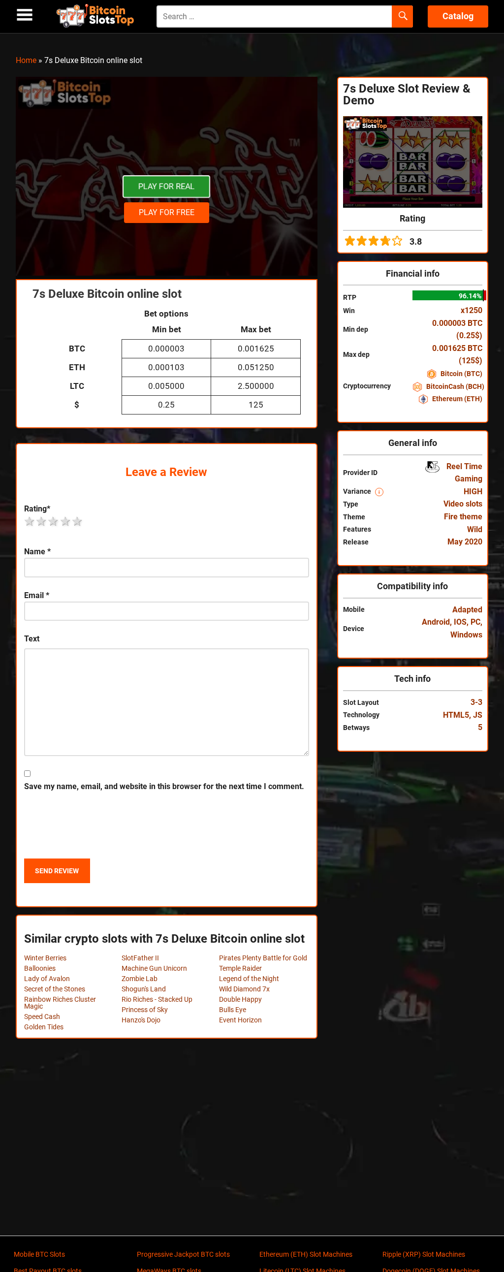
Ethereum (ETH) (456, 399)
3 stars (54, 521)
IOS (460, 622)
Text (31, 638)
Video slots (462, 504)
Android (436, 622)
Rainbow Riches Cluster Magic (60, 1003)
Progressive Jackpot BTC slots (183, 1254)
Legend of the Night (249, 978)
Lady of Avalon (47, 978)
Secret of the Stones (54, 989)
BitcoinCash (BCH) (454, 386)
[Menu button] (24, 15)
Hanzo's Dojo (141, 1020)
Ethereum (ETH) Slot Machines (305, 1254)
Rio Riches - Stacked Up (157, 999)
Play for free (166, 212)
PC (475, 622)
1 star (30, 521)
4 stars (66, 521)
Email (36, 595)
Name (37, 551)
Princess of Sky (145, 1009)
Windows (466, 634)
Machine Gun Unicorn (154, 968)
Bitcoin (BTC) (460, 374)
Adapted (467, 609)
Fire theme (463, 516)
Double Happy (240, 999)
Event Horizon (240, 1020)
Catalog (457, 16)
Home (26, 60)
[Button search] (402, 16)
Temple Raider (240, 968)
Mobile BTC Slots (39, 1254)
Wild (474, 529)
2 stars (42, 521)
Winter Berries (45, 957)
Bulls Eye (232, 1009)
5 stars (78, 521)
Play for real (166, 186)
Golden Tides (43, 1026)
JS (477, 715)
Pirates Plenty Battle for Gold (263, 957)
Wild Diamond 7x (244, 989)
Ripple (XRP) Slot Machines (423, 1254)
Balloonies (40, 968)
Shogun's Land (144, 989)
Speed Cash (42, 1016)
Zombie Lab (140, 978)
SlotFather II (140, 957)
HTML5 (456, 715)
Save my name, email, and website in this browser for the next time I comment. (164, 786)
